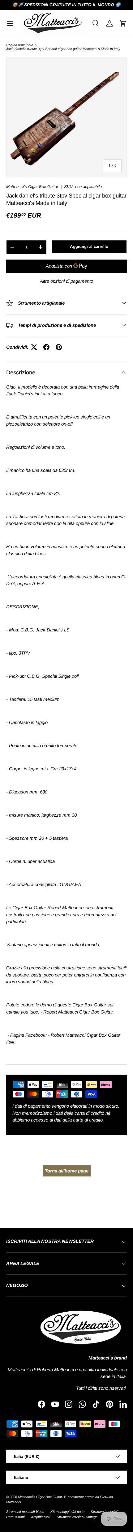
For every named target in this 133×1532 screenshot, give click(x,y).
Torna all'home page (66, 1170)
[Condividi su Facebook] (46, 347)
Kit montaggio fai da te (67, 1511)
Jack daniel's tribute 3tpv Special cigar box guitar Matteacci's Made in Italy (63, 49)
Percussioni (15, 1517)
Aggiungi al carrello (89, 246)
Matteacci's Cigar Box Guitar (32, 186)
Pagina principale (19, 45)
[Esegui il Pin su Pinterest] (59, 347)
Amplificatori (40, 1517)
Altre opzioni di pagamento (66, 281)
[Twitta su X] (34, 347)
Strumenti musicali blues (25, 1511)
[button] (123, 23)
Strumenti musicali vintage (77, 1517)
